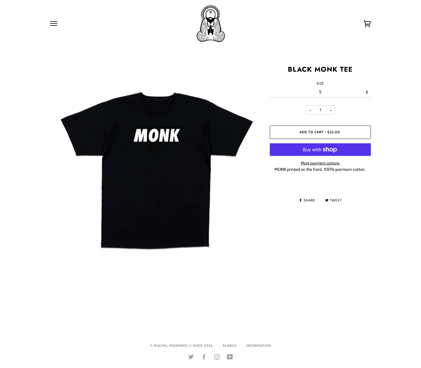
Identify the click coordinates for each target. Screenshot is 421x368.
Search (230, 346)
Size (320, 83)
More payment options (320, 163)
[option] (155, 170)
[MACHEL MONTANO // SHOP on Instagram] (217, 358)
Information (258, 346)
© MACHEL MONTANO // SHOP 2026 (181, 346)
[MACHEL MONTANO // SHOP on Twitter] (191, 358)
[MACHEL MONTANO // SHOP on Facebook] (204, 358)
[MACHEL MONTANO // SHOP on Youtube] (230, 358)
